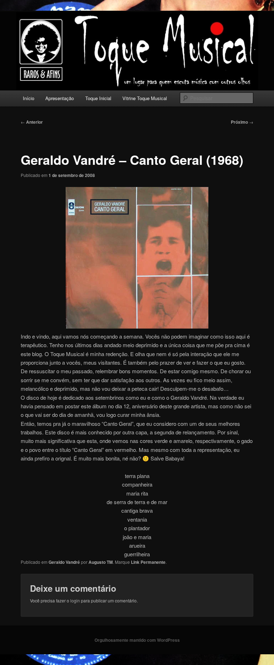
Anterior (32, 122)
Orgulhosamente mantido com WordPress (137, 640)
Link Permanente (148, 562)
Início (28, 98)
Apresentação (59, 98)
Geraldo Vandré (64, 562)
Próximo (242, 122)
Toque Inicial (98, 98)
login (75, 600)
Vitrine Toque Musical (144, 98)
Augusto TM (100, 562)
